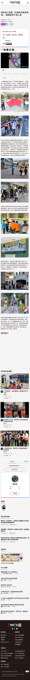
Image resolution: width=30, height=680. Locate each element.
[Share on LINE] (10, 50)
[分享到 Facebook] (5, 50)
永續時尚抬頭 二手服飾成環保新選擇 (12, 592)
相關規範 (3, 637)
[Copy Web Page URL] (13, 50)
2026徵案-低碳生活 (20, 651)
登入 (19, 465)
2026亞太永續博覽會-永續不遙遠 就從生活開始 (15, 598)
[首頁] (15, 2)
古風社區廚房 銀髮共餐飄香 (9, 578)
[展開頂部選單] (27, 2)
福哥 (4, 599)
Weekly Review (5, 642)
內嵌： (3, 70)
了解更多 (15, 493)
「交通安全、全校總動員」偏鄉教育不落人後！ (15, 392)
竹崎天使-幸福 (6, 606)
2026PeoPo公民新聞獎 (7, 563)
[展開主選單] (2, 2)
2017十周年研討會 (19, 653)
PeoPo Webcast (7, 586)
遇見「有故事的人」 (20, 658)
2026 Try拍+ (4, 651)
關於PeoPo (4, 635)
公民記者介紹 (18, 642)
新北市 (10, 31)
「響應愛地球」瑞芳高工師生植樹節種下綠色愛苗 (15, 449)
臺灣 (7, 31)
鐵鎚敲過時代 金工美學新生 (9, 572)
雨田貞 (4, 613)
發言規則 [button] (26, 461)
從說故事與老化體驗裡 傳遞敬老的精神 (12, 605)
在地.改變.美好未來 (20, 655)
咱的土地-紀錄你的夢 (6, 655)
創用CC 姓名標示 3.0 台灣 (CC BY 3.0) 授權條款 (9, 44)
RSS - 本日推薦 (5, 666)
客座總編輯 (18, 644)
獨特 (4, 510)
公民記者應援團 (19, 639)
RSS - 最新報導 (5, 664)
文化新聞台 (5, 593)
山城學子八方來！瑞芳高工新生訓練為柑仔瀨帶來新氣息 (15, 420)
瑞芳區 (14, 31)
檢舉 (11, 24)
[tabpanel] (15, 466)
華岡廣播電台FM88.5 (8, 573)
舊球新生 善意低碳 (6, 585)
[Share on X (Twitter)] (7, 50)
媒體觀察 (20, 34)
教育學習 (14, 34)
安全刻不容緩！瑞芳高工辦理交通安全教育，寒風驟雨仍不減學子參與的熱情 (15, 538)
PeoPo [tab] (12, 461)
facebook (12, 628)
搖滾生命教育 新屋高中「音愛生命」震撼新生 (14, 611)
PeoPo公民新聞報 (19, 635)
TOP (27, 671)
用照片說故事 (4, 658)
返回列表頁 (15, 469)
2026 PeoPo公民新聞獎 (7, 653)
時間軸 (2, 639)
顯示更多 (7, 40)
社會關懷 (8, 34)
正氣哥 (4, 580)
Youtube (17, 628)
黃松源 (5, 394)
